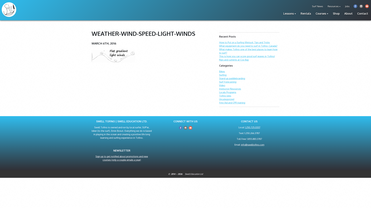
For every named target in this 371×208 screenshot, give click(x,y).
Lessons (288, 13)
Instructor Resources (230, 88)
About (348, 13)
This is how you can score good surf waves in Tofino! (247, 56)
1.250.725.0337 (252, 127)
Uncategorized (226, 99)
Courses (321, 13)
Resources (333, 6)
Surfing (223, 75)
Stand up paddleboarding (232, 78)
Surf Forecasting (227, 81)
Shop (336, 13)
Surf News (317, 6)
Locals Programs (227, 92)
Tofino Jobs (225, 95)
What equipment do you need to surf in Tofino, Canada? (248, 45)
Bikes (222, 71)
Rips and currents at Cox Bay (234, 59)
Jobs (347, 6)
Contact (362, 13)
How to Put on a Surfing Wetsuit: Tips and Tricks (244, 42)
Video (222, 85)
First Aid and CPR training (232, 102)
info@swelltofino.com (252, 144)
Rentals (306, 13)
